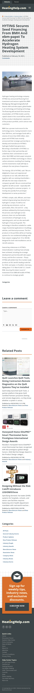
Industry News (18, 16)
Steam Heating (6, 676)
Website (7, 2)
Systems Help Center (8, 640)
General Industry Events (11, 534)
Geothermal (6, 664)
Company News (8, 555)
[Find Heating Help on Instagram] (10, 627)
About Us (5, 648)
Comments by (24, 338)
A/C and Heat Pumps (8, 662)
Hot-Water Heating (8, 668)
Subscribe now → (17, 607)
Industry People (8, 543)
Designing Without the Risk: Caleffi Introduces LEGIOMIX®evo (16, 489)
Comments (6, 58)
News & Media (9, 16)
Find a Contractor (7, 642)
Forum (16, 2)
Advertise (5, 650)
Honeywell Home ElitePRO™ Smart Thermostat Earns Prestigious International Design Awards (16, 436)
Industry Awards (8, 546)
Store (3, 646)
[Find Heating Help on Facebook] (3, 627)
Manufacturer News (15, 405)
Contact (4, 652)
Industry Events (8, 562)
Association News (8, 552)
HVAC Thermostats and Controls (9, 671)
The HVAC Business (8, 678)
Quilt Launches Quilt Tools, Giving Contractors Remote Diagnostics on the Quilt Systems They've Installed (16, 382)
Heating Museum (7, 666)
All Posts (5, 531)
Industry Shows (8, 559)
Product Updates (8, 537)
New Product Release (10, 540)
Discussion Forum (7, 638)
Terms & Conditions (8, 654)
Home (4, 636)
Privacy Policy (6, 656)
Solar (3, 674)
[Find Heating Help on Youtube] (6, 627)
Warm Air (5, 680)
